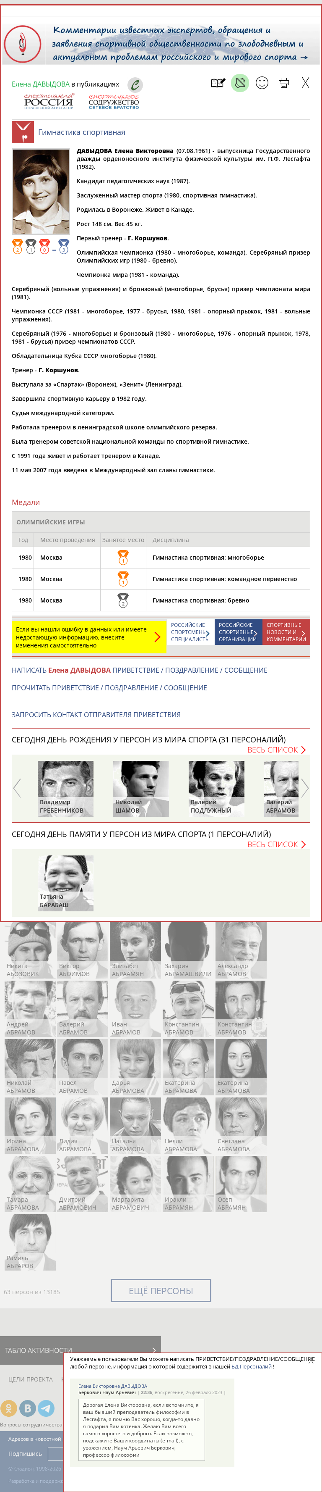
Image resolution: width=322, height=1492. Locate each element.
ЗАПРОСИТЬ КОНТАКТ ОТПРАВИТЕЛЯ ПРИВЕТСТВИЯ (96, 714)
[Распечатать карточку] (284, 83)
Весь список (272, 750)
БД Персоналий (251, 1366)
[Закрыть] (305, 83)
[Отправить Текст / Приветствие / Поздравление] (262, 83)
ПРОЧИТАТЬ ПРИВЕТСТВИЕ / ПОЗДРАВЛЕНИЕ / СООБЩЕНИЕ (109, 687)
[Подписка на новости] (218, 83)
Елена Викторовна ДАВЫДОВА (112, 1386)
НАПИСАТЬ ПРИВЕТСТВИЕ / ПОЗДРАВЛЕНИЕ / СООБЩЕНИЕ (139, 670)
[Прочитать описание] (240, 83)
